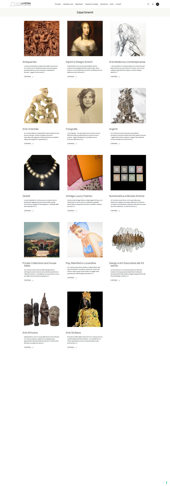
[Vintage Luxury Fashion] (85, 172)
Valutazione (104, 4)
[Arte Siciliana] (85, 309)
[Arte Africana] (42, 309)
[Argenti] (128, 105)
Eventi (112, 4)
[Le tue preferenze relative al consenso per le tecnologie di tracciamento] (166, 482)
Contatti (118, 4)
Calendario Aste (68, 4)
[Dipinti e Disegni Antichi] (85, 38)
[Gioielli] (42, 172)
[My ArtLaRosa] (153, 4)
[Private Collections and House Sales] (42, 240)
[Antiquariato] (42, 38)
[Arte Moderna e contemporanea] (128, 38)
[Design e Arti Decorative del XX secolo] (128, 240)
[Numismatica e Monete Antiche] (128, 172)
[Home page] (20, 4)
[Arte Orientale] (42, 105)
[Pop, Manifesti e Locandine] (85, 240)
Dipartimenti (79, 4)
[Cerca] (148, 4)
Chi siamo (58, 4)
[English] (157, 4)
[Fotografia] (85, 105)
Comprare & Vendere (91, 4)
